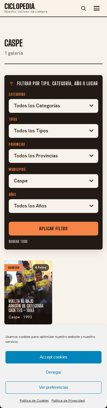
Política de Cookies (34, 400)
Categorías (17, 94)
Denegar (53, 372)
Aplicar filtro (53, 228)
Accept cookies (53, 357)
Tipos (13, 119)
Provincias (17, 144)
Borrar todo (18, 241)
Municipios (17, 169)
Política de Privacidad (68, 400)
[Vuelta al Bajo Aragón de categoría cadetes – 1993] (28, 292)
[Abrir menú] (97, 8)
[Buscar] (83, 8)
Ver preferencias (53, 387)
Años (12, 194)
